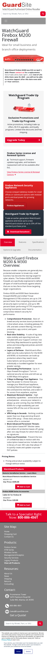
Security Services (11, 558)
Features (22, 242)
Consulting (9, 584)
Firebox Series (10, 547)
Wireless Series (10, 552)
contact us (19, 72)
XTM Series (9, 550)
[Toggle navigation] (6, 21)
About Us (8, 573)
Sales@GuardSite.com (19, 611)
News (6, 576)
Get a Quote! (18, 615)
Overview (8, 242)
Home (6, 531)
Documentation (35, 250)
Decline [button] (28, 651)
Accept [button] (18, 651)
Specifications (38, 242)
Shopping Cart (10, 534)
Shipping (8, 578)
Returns (7, 581)
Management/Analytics (14, 555)
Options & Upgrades (12, 250)
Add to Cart (24, 486)
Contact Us (9, 536)
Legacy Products (11, 560)
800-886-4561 (16, 605)
